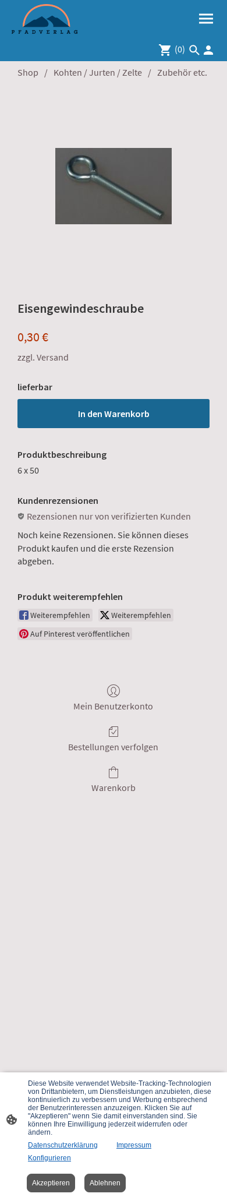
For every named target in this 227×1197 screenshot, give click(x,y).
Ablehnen (105, 1183)
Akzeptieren (51, 1183)
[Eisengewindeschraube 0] (113, 186)
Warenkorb (113, 787)
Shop (27, 72)
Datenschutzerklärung (63, 1145)
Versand (53, 357)
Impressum (133, 1145)
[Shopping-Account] (208, 50)
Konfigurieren (49, 1158)
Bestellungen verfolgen (113, 747)
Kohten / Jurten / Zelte (98, 72)
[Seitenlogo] (44, 19)
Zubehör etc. (182, 72)
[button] (194, 50)
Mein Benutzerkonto (113, 706)
